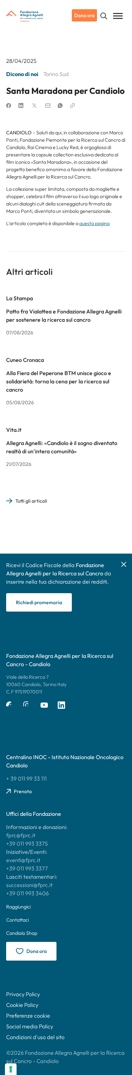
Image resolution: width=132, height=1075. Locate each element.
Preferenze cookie (28, 1015)
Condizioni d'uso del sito (35, 1037)
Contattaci (17, 920)
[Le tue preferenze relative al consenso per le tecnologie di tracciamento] (11, 1069)
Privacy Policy (23, 994)
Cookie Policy (22, 1004)
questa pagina (94, 223)
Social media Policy (29, 1026)
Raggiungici (18, 907)
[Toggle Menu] (118, 16)
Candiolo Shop (21, 933)
